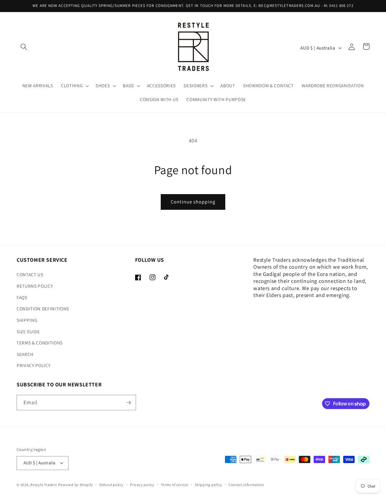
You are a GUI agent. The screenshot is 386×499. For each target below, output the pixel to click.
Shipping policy (208, 484)
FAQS (22, 297)
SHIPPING (27, 320)
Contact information (246, 484)
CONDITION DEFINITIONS (43, 308)
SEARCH (25, 354)
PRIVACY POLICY (33, 365)
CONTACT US (30, 274)
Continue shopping (193, 201)
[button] (24, 46)
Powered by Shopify (75, 484)
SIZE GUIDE (28, 331)
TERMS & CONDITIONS (40, 343)
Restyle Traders (43, 484)
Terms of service (174, 484)
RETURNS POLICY (35, 286)
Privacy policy (142, 484)
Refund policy (112, 484)
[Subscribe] (128, 403)
